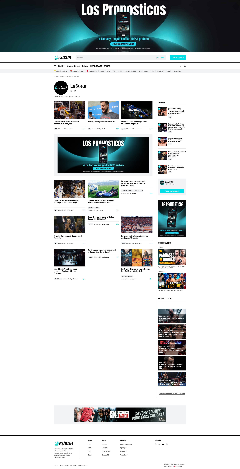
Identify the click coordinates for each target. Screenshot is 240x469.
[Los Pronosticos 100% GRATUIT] (120, 26)
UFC (108, 71)
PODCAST (123, 440)
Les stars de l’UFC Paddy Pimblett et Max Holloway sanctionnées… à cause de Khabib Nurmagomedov (176, 126)
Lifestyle (97, 207)
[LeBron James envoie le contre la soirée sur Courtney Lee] (69, 110)
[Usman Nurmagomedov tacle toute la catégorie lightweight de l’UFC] (162, 141)
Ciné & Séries (58, 279)
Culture (104, 444)
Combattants (106, 451)
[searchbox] (116, 57)
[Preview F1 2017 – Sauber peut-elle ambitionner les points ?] (136, 110)
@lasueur (169, 181)
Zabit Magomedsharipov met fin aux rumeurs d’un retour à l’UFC (176, 167)
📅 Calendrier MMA (76, 71)
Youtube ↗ (123, 455)
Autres (104, 440)
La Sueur (69, 76)
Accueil (56, 76)
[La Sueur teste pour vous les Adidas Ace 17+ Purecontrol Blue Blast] (103, 189)
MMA (102, 71)
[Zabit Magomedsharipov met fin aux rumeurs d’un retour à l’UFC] (162, 169)
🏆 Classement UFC (60, 71)
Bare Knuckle (143, 71)
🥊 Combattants (91, 71)
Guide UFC (105, 455)
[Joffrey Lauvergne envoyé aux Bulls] (103, 110)
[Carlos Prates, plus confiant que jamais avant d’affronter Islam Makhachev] (162, 155)
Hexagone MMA (130, 71)
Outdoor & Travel (138, 190)
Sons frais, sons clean (127, 276)
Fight (170, 117)
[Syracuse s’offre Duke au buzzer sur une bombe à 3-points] (136, 225)
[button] (55, 66)
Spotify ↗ (123, 448)
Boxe (152, 71)
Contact (56, 465)
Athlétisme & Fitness (127, 190)
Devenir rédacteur (82, 465)
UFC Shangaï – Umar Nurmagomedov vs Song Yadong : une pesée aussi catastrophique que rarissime (176, 111)
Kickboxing (177, 71)
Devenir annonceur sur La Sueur (172, 393)
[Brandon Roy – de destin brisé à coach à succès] (69, 225)
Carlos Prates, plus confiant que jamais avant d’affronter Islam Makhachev (177, 154)
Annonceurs (73, 465)
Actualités (62, 76)
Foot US (90, 224)
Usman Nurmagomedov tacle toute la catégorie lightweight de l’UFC (175, 139)
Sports (123, 129)
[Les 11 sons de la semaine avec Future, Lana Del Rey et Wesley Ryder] (136, 258)
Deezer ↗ (123, 451)
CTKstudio (180, 466)
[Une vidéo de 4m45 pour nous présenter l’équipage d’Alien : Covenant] (69, 258)
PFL (114, 71)
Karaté (169, 71)
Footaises (90, 207)
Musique (90, 257)
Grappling (160, 71)
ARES (120, 71)
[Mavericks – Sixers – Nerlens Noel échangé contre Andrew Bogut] (69, 189)
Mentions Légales (64, 465)
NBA (56, 129)
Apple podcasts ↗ (126, 444)
